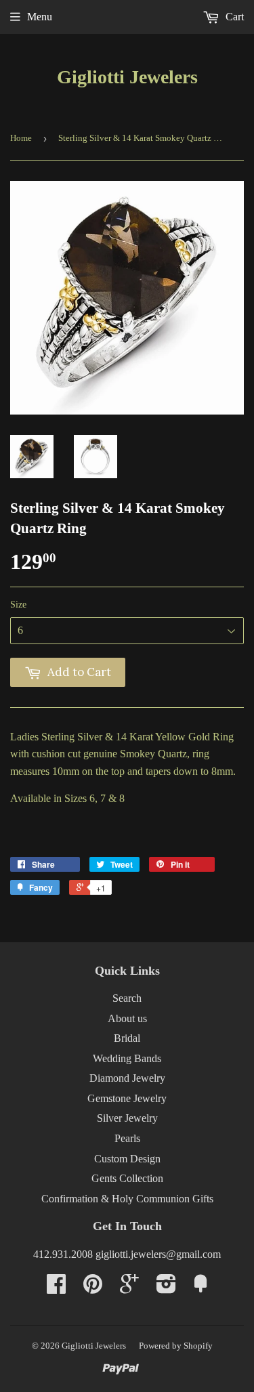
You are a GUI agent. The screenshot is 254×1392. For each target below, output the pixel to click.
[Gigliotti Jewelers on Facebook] (56, 1288)
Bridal (127, 1038)
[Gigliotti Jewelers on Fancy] (200, 1288)
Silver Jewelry (127, 1118)
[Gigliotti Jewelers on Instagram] (166, 1288)
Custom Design (127, 1158)
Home (21, 138)
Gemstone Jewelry (127, 1098)
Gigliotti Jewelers (127, 76)
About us (127, 1018)
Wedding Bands (127, 1058)
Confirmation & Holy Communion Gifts (127, 1198)
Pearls (127, 1138)
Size (18, 604)
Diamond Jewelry (127, 1078)
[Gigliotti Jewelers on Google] (129, 1288)
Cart (233, 16)
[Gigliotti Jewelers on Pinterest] (93, 1288)
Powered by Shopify (176, 1346)
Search (127, 998)
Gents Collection (127, 1178)
